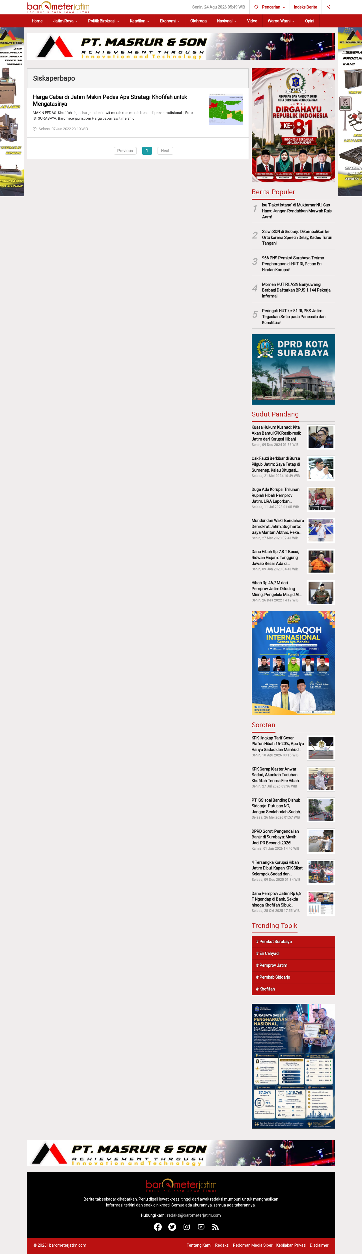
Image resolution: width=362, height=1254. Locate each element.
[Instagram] (187, 1229)
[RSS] (216, 1229)
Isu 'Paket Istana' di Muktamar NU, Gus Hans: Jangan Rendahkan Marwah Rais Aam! (297, 211)
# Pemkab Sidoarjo (273, 977)
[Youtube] (201, 1229)
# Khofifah (265, 989)
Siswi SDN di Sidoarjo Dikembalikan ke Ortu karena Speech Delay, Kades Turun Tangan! (297, 237)
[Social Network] (328, 7)
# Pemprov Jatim (271, 965)
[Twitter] (172, 1229)
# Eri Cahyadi (267, 953)
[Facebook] (158, 1229)
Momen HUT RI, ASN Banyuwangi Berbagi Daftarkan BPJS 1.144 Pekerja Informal (296, 290)
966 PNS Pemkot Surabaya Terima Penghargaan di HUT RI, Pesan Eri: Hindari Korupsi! (293, 264)
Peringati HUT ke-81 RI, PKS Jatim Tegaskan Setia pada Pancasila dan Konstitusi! (294, 316)
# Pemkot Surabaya (274, 941)
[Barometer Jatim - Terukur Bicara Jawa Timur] (58, 7)
